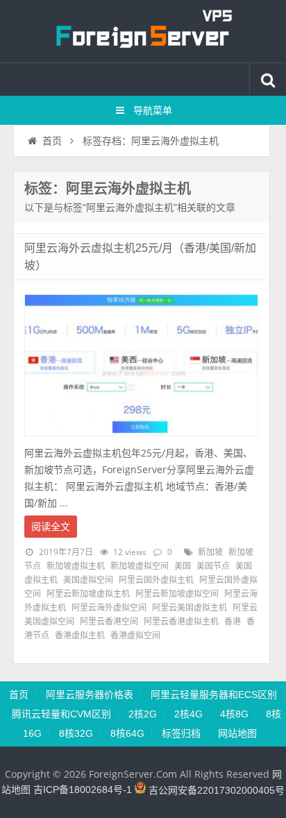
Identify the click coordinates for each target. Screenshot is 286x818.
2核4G (188, 713)
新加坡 (210, 552)
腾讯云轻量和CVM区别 (61, 713)
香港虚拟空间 (135, 635)
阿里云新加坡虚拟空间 (177, 594)
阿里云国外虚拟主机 (156, 580)
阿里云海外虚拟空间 (109, 608)
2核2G (142, 713)
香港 (232, 622)
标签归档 (181, 733)
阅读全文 (50, 526)
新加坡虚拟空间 (139, 566)
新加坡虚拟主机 (76, 566)
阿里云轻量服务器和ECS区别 (214, 694)
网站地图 (237, 733)
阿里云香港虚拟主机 (181, 622)
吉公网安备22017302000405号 (215, 790)
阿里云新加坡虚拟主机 (88, 594)
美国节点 (213, 566)
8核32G (76, 733)
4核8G (234, 713)
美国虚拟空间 (88, 580)
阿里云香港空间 (109, 622)
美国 (182, 566)
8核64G (127, 733)
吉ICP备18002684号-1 (82, 790)
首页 (52, 140)
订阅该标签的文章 (54, 200)
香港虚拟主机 (80, 635)
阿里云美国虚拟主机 (189, 608)
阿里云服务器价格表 (89, 694)
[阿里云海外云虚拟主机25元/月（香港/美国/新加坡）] (141, 439)
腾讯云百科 (143, 31)
